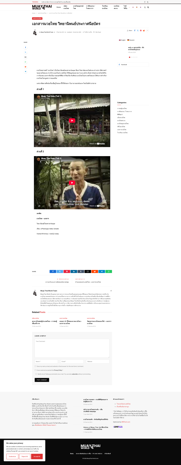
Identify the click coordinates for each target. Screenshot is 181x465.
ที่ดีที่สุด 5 (120, 114)
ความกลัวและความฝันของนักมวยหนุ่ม (57, 282)
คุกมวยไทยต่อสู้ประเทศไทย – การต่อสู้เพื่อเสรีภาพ (44, 322)
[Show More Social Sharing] (147, 30)
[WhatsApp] (25, 62)
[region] (24, 450)
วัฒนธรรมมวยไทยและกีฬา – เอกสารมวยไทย (99, 322)
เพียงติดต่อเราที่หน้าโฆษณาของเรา (45, 425)
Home (59, 7)
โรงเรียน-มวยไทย (105, 7)
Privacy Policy (58, 370)
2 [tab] (131, 57)
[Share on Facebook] (134, 30)
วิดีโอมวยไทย (121, 126)
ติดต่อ (72, 453)
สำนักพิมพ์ (108, 453)
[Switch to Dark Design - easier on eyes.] (145, 7)
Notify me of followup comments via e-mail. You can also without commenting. (64, 374)
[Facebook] (25, 47)
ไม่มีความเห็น (88, 32)
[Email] (25, 57)
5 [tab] (137, 57)
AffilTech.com (126, 422)
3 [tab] (133, 57)
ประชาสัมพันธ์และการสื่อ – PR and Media (89, 453)
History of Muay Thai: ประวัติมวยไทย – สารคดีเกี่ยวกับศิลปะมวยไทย (95, 428)
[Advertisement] (72, 55)
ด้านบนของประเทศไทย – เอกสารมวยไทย (88, 282)
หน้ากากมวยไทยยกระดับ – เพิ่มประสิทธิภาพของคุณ (93, 410)
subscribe (75, 374)
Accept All (37, 456)
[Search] (148, 7)
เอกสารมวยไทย (37, 18)
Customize (12, 456)
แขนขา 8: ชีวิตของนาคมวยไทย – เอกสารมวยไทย (70, 322)
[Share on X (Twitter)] (137, 30)
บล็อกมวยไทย (66, 7)
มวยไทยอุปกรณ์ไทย (78, 7)
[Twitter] (25, 52)
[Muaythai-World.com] (42, 7)
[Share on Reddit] (143, 30)
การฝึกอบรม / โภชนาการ (90, 7)
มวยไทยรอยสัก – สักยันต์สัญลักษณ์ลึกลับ (95, 419)
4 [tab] (135, 57)
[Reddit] (25, 67)
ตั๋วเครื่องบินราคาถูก (123, 407)
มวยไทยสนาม (116, 7)
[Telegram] (25, 71)
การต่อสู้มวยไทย (122, 108)
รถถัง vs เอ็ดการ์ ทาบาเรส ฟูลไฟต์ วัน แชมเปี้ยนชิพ (55, 2)
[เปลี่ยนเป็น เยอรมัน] (137, 7)
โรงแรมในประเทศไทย (123, 404)
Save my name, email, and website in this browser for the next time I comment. (60, 366)
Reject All (25, 456)
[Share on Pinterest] (140, 30)
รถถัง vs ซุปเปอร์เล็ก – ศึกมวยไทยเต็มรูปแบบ (136, 48)
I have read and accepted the (50, 370)
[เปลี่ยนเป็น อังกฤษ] (133, 7)
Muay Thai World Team (47, 32)
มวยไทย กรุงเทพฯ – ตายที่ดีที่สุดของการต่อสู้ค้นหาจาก (95, 400)
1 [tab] (129, 57)
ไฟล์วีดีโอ (125, 7)
